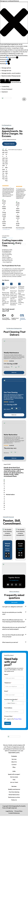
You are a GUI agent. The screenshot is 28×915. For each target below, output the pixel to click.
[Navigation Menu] (24, 99)
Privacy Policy (18, 811)
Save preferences (5, 82)
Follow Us (14, 800)
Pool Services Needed (11, 699)
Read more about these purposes (11, 76)
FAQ (14, 779)
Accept (2, 80)
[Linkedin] (9, 553)
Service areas (14, 777)
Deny (7, 80)
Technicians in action (14, 797)
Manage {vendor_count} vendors (11, 73)
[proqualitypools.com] (6, 99)
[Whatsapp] (20, 584)
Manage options (6, 68)
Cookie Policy (5, 86)
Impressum (5, 92)
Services (14, 759)
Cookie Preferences (14, 813)
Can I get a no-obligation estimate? (12, 606)
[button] (14, 22)
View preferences (15, 80)
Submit (7, 723)
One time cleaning (14, 792)
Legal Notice (9, 811)
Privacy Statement (7, 89)
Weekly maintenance (14, 789)
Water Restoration (14, 794)
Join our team (14, 782)
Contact (14, 764)
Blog (14, 767)
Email (6, 691)
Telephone (8, 683)
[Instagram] (9, 556)
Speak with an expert (14, 774)
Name (6, 674)
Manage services (6, 70)
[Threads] (16, 584)
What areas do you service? (10, 642)
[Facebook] (6, 553)
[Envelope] (6, 556)
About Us (14, 762)
